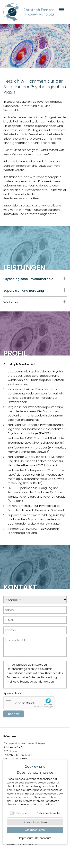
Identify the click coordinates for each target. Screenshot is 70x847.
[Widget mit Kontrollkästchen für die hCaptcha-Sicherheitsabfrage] (29, 702)
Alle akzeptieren (35, 830)
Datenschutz (43, 838)
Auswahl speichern (35, 822)
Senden (13, 714)
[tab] (35, 279)
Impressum (26, 838)
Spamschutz (12, 693)
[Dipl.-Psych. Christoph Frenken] (28, 12)
